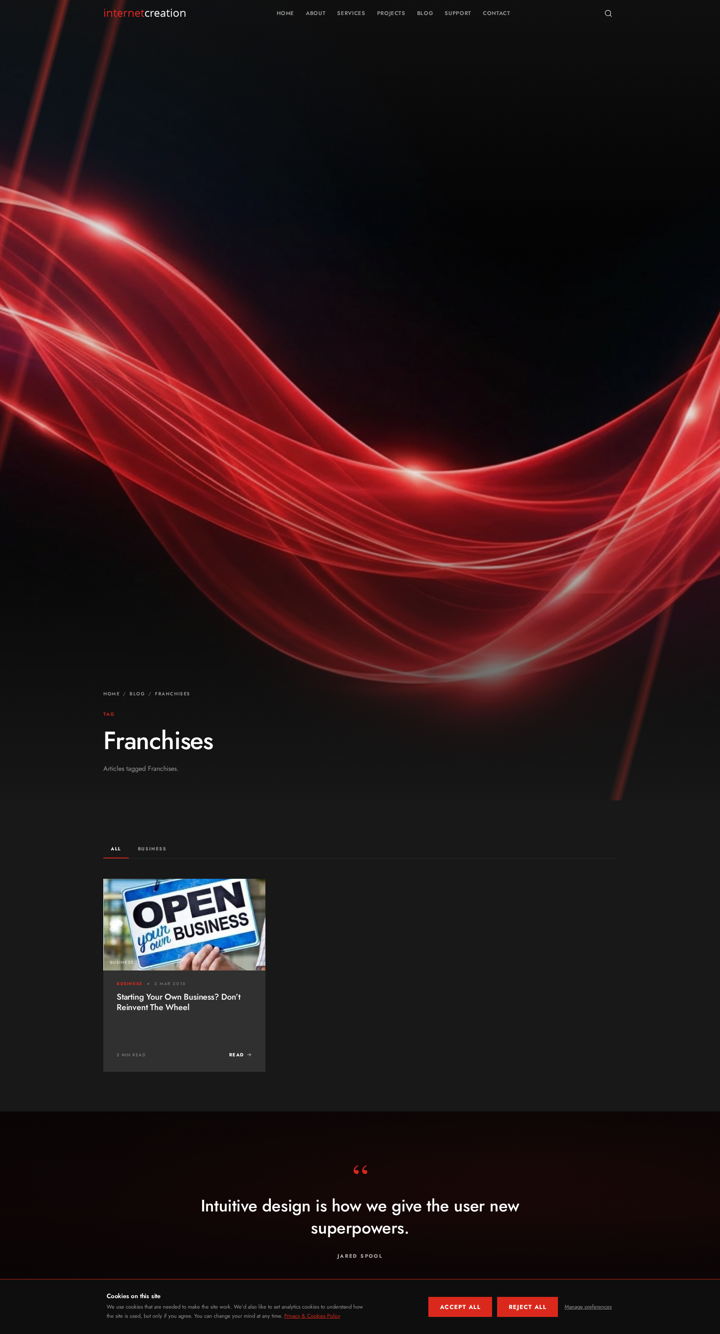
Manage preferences (588, 1307)
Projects (391, 13)
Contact (496, 13)
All (116, 848)
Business (152, 848)
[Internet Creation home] (145, 13)
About (315, 13)
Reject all (527, 1307)
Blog (425, 13)
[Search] (608, 13)
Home (286, 13)
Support (458, 13)
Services (351, 13)
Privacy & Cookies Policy (312, 1316)
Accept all (460, 1307)
